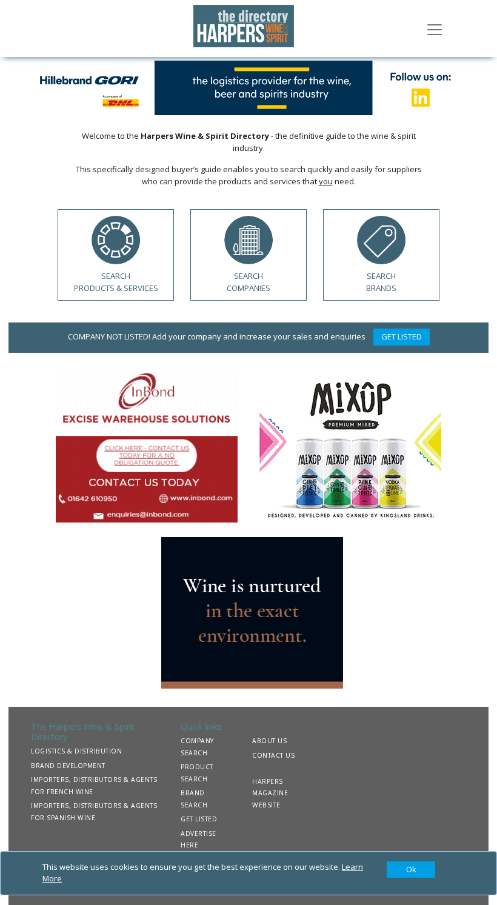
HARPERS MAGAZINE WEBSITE (270, 793)
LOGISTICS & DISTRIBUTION (76, 751)
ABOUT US (269, 740)
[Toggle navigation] (434, 28)
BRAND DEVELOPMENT (68, 765)
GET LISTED (401, 336)
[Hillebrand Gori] (248, 86)
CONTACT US (273, 755)
